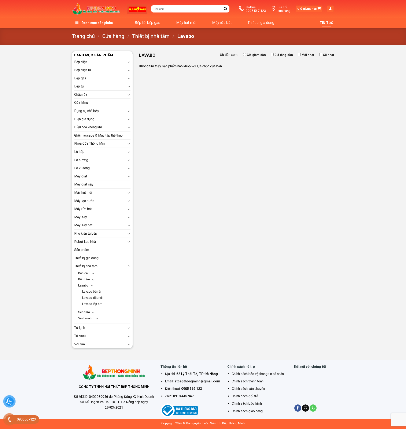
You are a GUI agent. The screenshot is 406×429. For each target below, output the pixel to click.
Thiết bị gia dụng (261, 22)
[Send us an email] (305, 408)
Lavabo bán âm (92, 291)
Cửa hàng (113, 36)
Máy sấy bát (83, 225)
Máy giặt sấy (83, 184)
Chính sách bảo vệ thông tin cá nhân (258, 374)
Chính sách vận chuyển (248, 389)
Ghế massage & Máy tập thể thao (98, 135)
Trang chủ (83, 36)
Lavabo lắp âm (92, 304)
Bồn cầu (83, 273)
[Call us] (313, 408)
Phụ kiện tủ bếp (85, 233)
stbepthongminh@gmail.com (197, 381)
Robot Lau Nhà (85, 242)
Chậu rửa (80, 95)
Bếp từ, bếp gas (147, 22)
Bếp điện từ (82, 70)
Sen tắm (84, 312)
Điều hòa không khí (88, 127)
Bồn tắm (84, 279)
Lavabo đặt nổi (92, 298)
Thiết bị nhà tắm (151, 36)
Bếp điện (80, 62)
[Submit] (225, 8)
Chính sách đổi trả (245, 396)
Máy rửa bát (222, 22)
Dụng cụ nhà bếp (86, 111)
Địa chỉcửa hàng (283, 9)
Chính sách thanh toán (247, 381)
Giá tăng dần (283, 55)
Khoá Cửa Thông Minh (90, 143)
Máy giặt (80, 176)
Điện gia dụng (84, 119)
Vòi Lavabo (85, 318)
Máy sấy (80, 217)
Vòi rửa (79, 344)
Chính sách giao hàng (247, 411)
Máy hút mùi (186, 22)
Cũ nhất (328, 55)
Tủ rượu (80, 336)
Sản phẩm (81, 250)
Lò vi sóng (82, 168)
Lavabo (83, 285)
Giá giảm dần (256, 55)
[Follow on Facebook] (297, 408)
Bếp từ (79, 86)
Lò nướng (81, 160)
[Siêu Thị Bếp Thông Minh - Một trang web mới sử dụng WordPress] (96, 9)
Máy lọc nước (84, 201)
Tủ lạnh (79, 328)
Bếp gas (80, 78)
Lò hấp (79, 152)
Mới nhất (308, 55)
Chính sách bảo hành (247, 403)
